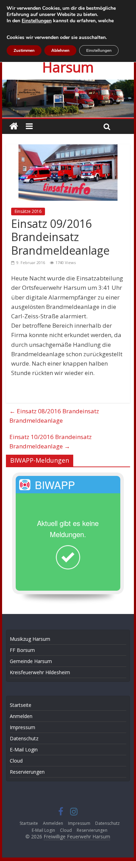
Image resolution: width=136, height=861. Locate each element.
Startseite (20, 705)
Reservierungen (27, 771)
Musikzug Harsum (30, 639)
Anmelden (21, 716)
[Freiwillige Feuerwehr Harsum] (68, 84)
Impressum (22, 727)
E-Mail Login (24, 749)
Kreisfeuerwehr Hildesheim (40, 672)
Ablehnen (60, 50)
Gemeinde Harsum (31, 661)
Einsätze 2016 (28, 211)
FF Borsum (22, 650)
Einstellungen (37, 21)
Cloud (16, 760)
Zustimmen (24, 50)
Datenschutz (24, 738)
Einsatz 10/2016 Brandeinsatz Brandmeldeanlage (50, 441)
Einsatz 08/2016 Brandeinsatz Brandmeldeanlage (54, 415)
